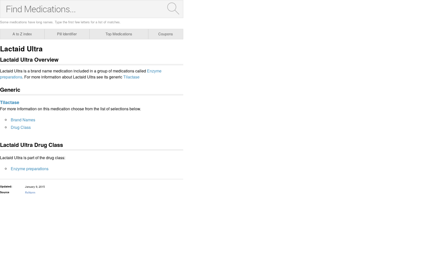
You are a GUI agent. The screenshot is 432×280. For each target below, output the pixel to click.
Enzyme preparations (29, 168)
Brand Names (23, 120)
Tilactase (131, 77)
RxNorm (30, 192)
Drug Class (21, 127)
